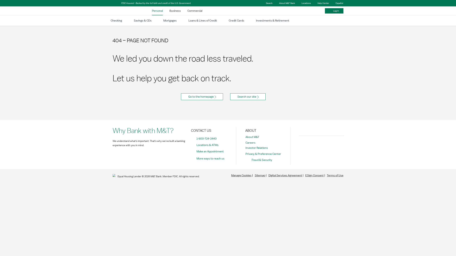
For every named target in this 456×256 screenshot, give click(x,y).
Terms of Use (335, 175)
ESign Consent (314, 175)
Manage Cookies (241, 175)
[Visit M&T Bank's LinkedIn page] (326, 145)
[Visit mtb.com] (122, 11)
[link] (157, 11)
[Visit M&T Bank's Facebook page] (302, 145)
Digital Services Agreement (285, 175)
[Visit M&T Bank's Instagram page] (310, 145)
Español (339, 3)
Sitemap (260, 175)
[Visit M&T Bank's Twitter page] (318, 145)
